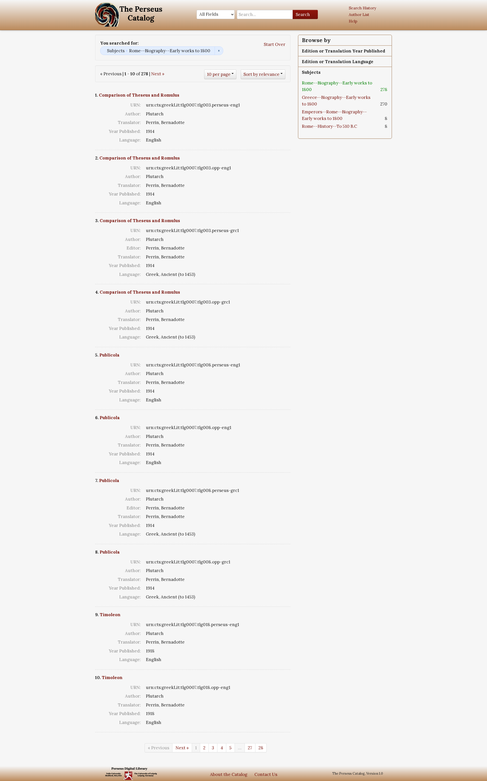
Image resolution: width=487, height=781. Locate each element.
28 (260, 748)
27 (250, 748)
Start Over (274, 44)
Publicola (109, 355)
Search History (362, 8)
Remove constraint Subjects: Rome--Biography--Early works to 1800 (219, 51)
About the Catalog (228, 774)
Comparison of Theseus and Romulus (139, 95)
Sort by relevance (262, 74)
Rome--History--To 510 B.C (329, 126)
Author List (359, 14)
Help (353, 21)
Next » (157, 74)
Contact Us (265, 774)
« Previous (158, 748)
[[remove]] (316, 89)
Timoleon (110, 614)
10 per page (219, 74)
